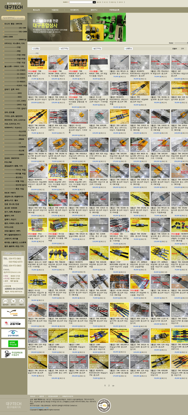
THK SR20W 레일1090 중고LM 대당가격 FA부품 (119, 210)
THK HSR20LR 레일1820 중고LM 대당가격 (57, 321)
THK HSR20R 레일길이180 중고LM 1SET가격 (179, 346)
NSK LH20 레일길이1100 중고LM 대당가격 (139, 321)
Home (171, 43)
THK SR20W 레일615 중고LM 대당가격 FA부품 (139, 210)
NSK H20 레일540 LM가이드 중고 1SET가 (57, 127)
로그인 (106, 2)
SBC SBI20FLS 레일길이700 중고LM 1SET (119, 347)
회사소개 (36, 10)
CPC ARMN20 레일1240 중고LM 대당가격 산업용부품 (139, 264)
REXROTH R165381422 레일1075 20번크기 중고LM (139, 73)
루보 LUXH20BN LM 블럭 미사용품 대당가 (37, 236)
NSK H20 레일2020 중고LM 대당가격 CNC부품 (37, 210)
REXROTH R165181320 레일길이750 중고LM (98, 372)
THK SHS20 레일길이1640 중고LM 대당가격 (139, 347)
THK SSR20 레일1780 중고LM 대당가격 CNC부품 (160, 127)
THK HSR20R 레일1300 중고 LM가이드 (98, 127)
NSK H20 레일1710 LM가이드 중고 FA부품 (98, 156)
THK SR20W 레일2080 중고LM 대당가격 (160, 292)
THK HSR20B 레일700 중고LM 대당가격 (98, 321)
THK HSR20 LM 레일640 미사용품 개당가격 (139, 292)
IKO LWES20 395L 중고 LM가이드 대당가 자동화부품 (118, 127)
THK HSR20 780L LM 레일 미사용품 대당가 (98, 73)
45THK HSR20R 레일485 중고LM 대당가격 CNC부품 (119, 292)
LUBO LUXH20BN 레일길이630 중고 (56, 347)
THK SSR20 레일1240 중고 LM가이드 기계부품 (160, 236)
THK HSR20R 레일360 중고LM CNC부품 (98, 264)
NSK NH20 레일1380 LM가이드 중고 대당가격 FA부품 (139, 156)
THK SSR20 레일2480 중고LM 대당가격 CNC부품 (119, 182)
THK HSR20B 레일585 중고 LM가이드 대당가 (37, 127)
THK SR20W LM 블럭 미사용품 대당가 (36, 73)
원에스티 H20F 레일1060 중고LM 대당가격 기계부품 (37, 264)
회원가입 (113, 2)
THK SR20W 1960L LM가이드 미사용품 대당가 (57, 73)
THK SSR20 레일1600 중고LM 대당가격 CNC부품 (160, 182)
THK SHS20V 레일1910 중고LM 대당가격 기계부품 (119, 156)
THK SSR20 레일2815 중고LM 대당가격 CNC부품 (57, 210)
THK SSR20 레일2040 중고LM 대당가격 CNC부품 (139, 127)
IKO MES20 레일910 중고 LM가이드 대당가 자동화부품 (160, 210)
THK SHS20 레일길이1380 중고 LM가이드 (57, 372)
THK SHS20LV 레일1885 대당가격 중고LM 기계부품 (98, 182)
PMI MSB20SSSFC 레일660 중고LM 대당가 (139, 99)
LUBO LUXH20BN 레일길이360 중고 (77, 347)
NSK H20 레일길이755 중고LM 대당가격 (119, 321)
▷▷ (113, 386)
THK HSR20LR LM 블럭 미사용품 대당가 (77, 73)
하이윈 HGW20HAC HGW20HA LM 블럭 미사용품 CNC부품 (57, 237)
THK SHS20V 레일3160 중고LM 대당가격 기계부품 (160, 156)
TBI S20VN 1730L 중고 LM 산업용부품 (98, 236)
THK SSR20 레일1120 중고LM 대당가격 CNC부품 (78, 292)
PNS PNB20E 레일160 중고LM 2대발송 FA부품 (57, 264)
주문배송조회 (114, 10)
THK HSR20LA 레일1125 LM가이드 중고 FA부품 (78, 156)
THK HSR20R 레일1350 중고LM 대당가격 (37, 321)
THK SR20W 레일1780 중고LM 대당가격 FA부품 (37, 156)
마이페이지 (74, 10)
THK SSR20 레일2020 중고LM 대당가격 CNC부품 (98, 210)
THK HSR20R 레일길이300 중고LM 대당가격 (159, 372)
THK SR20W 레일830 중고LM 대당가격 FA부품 (57, 156)
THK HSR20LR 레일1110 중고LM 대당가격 (78, 321)
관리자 (121, 2)
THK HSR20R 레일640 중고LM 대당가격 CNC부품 (98, 292)
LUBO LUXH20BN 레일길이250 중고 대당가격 (97, 347)
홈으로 (99, 2)
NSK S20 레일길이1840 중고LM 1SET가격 (37, 346)
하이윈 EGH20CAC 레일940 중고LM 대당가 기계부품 (98, 99)
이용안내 (55, 10)
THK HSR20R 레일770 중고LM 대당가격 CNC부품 (57, 292)
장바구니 (94, 10)
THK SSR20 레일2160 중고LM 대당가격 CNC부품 (139, 182)
